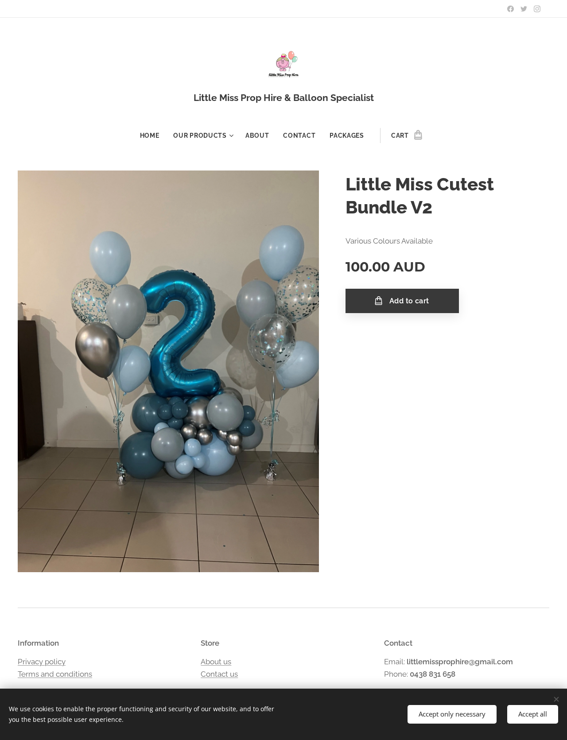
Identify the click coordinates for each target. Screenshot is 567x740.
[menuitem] (153, 135)
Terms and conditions (55, 674)
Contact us (219, 674)
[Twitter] (523, 8)
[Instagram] (537, 8)
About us (216, 661)
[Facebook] (510, 8)
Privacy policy (42, 661)
